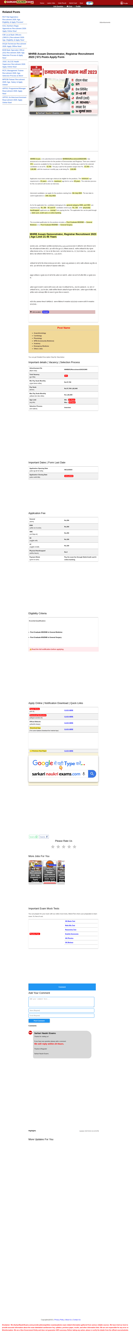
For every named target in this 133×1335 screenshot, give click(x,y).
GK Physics (69, 938)
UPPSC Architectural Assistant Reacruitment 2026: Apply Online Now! (14, 100)
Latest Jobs (51, 3)
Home (42, 3)
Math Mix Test (70, 925)
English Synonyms (71, 934)
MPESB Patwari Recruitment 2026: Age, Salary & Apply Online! (13, 82)
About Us (68, 1320)
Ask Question (58, 6)
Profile (78, 6)
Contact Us (77, 1320)
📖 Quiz (69, 6)
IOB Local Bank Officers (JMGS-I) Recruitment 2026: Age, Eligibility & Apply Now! (13, 37)
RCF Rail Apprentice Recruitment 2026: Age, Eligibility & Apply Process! (12, 19)
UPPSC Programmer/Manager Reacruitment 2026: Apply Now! (14, 91)
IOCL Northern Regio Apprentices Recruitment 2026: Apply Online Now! (14, 28)
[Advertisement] (72, 14)
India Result (62, 3)
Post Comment (39, 1021)
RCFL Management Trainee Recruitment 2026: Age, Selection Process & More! (12, 73)
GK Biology (69, 942)
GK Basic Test (70, 921)
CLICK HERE (68, 710)
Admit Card (73, 3)
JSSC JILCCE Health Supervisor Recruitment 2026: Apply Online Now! (14, 64)
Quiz (81, 3)
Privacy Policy (59, 1320)
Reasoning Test (70, 929)
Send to (32, 837)
